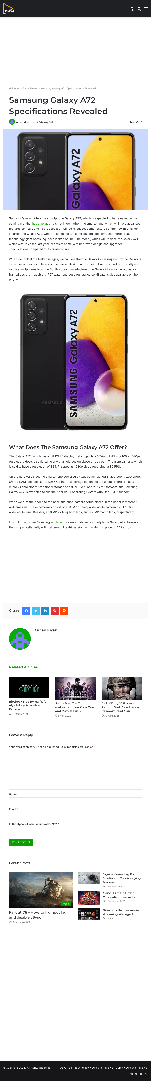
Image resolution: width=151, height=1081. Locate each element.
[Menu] (146, 10)
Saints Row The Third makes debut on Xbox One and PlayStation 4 (74, 707)
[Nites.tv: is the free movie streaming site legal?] (89, 914)
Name (13, 794)
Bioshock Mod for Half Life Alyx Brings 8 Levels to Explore (27, 705)
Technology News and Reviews (94, 1067)
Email (13, 809)
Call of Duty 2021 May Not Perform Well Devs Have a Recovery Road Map (120, 707)
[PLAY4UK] (12, 9)
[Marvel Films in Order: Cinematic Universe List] (89, 898)
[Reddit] (64, 611)
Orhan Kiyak (23, 122)
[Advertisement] (75, 48)
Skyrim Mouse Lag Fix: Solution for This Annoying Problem (122, 878)
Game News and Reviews (131, 1067)
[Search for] (139, 10)
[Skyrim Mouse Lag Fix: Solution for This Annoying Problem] (89, 878)
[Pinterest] (55, 611)
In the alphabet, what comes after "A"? (34, 824)
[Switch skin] (132, 10)
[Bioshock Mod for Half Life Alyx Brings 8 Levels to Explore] (29, 687)
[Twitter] (36, 611)
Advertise (66, 1067)
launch (60, 522)
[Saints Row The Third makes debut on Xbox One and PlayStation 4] (75, 688)
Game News (29, 88)
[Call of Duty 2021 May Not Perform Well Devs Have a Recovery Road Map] (122, 688)
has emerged (41, 223)
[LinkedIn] (45, 611)
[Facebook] (26, 611)
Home (15, 88)
